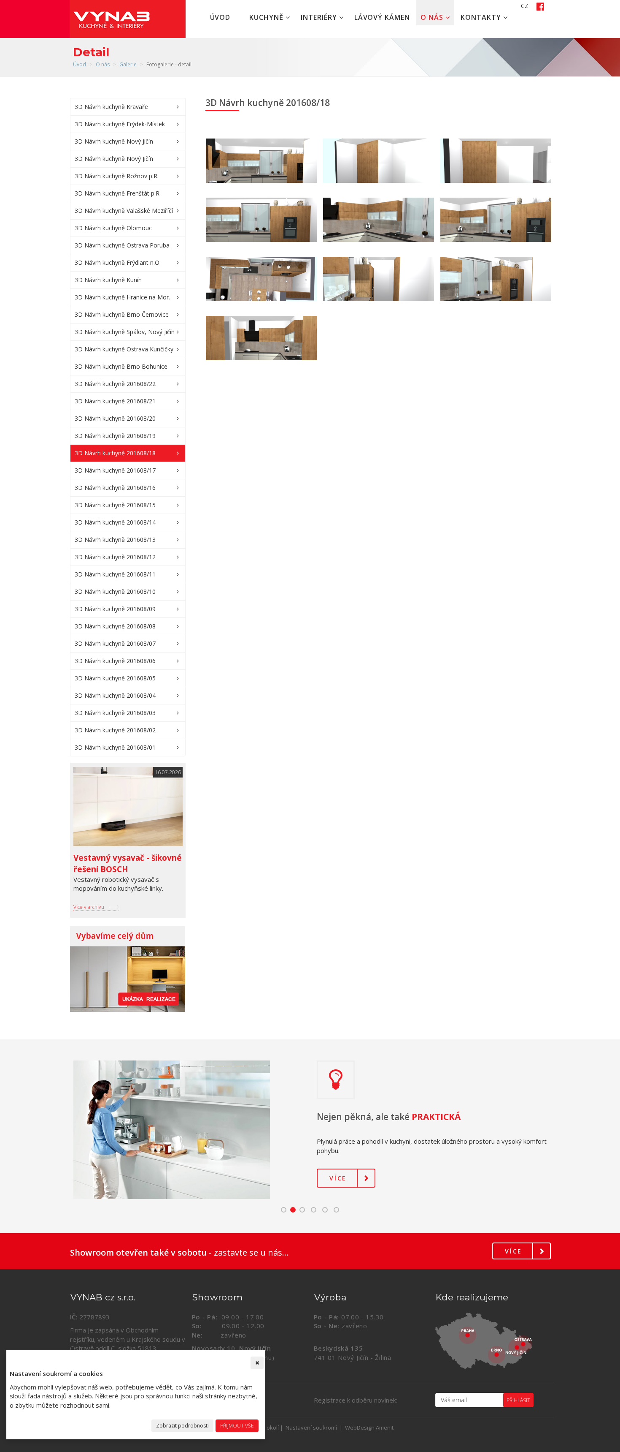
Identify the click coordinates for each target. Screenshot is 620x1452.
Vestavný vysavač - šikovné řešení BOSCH (127, 863)
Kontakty (482, 17)
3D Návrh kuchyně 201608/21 (115, 401)
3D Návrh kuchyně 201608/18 (115, 453)
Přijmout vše (237, 1425)
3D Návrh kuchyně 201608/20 (115, 418)
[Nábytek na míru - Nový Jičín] (128, 969)
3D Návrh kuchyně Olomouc (113, 228)
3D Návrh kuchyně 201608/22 (115, 384)
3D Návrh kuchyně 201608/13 (115, 540)
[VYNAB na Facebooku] (537, 6)
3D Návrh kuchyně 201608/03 (115, 713)
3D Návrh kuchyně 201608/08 (115, 626)
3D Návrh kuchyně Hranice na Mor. (122, 297)
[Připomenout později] (257, 1363)
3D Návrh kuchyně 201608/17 (115, 470)
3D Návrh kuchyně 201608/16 (115, 488)
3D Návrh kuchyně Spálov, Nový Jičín (125, 332)
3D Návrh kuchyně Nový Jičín (114, 141)
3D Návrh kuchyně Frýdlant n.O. (118, 262)
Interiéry (320, 17)
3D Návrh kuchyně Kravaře (111, 107)
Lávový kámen (382, 17)
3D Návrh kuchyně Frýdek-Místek (120, 124)
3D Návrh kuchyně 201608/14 (115, 522)
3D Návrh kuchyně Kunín (108, 280)
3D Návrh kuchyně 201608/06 (115, 661)
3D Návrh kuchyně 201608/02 (115, 730)
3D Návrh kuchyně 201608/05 (115, 678)
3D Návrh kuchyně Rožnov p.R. (117, 176)
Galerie (128, 64)
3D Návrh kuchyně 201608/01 (115, 747)
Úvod (220, 17)
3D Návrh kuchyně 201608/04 (115, 695)
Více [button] (338, 1178)
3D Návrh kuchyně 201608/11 (115, 574)
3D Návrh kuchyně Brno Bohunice (121, 366)
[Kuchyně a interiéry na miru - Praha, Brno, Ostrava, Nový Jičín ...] (493, 1341)
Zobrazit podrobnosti (182, 1425)
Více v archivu (88, 907)
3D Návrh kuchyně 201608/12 (115, 557)
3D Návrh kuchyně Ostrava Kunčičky (124, 349)
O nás (433, 17)
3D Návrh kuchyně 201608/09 (115, 609)
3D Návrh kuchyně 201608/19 (115, 436)
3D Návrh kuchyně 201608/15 (115, 505)
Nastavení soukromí (311, 1427)
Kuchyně (267, 17)
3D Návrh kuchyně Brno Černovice (122, 314)
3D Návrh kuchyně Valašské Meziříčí (124, 211)
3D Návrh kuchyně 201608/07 (115, 643)
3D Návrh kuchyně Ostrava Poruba (122, 245)
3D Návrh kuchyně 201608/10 (115, 591)
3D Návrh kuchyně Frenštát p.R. (118, 193)
